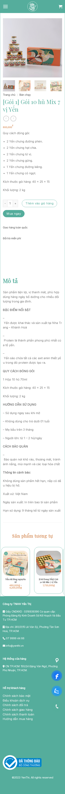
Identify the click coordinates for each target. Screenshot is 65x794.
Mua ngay (13, 213)
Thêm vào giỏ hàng (39, 203)
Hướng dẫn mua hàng (18, 719)
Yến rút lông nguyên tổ (15, 580)
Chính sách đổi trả (15, 705)
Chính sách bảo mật (16, 696)
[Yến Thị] (32, 6)
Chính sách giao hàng (17, 709)
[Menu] (5, 6)
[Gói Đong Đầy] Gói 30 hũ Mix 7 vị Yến (48, 580)
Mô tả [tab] (10, 280)
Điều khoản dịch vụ (16, 700)
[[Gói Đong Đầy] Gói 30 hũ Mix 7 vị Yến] (48, 563)
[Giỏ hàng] (60, 6)
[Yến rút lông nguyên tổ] (15, 563)
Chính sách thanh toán (18, 714)
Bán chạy (25, 94)
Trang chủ (9, 94)
